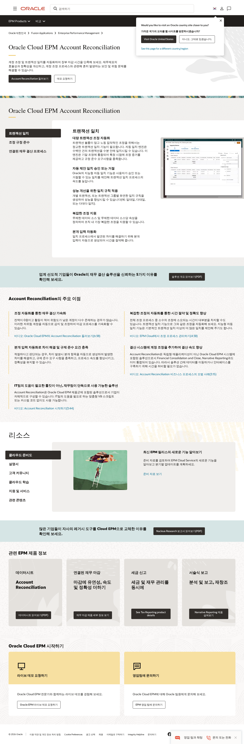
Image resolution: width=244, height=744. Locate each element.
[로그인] (222, 8)
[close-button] (235, 737)
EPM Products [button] (17, 21)
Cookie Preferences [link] (73, 734)
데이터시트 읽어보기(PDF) (33, 615)
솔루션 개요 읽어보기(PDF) (187, 276)
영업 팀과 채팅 (193, 737)
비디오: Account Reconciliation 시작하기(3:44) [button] (44, 408)
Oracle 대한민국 (17, 33)
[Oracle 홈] (33, 8)
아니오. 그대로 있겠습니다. (197, 39)
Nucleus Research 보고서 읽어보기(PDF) (179, 531)
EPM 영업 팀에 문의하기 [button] (149, 704)
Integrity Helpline (136, 734)
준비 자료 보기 (152, 474)
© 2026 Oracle (16, 734)
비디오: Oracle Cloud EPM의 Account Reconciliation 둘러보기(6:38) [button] (57, 336)
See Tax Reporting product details (151, 613)
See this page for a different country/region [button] (164, 48)
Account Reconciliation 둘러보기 (29, 78)
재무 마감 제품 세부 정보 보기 (92, 615)
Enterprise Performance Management (78, 33)
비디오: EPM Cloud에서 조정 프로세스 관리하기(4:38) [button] (164, 336)
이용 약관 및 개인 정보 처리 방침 (45, 734)
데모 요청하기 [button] (65, 78)
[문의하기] (229, 8)
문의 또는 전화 (222, 737)
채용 (101, 734)
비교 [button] (38, 21)
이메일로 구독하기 (115, 734)
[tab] (33, 133)
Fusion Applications (42, 33)
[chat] (177, 737)
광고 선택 (90, 734)
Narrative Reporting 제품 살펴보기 (209, 613)
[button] (15, 8)
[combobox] (122, 8)
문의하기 (152, 734)
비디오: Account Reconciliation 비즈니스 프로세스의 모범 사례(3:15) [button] (173, 374)
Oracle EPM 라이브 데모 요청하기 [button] (39, 704)
